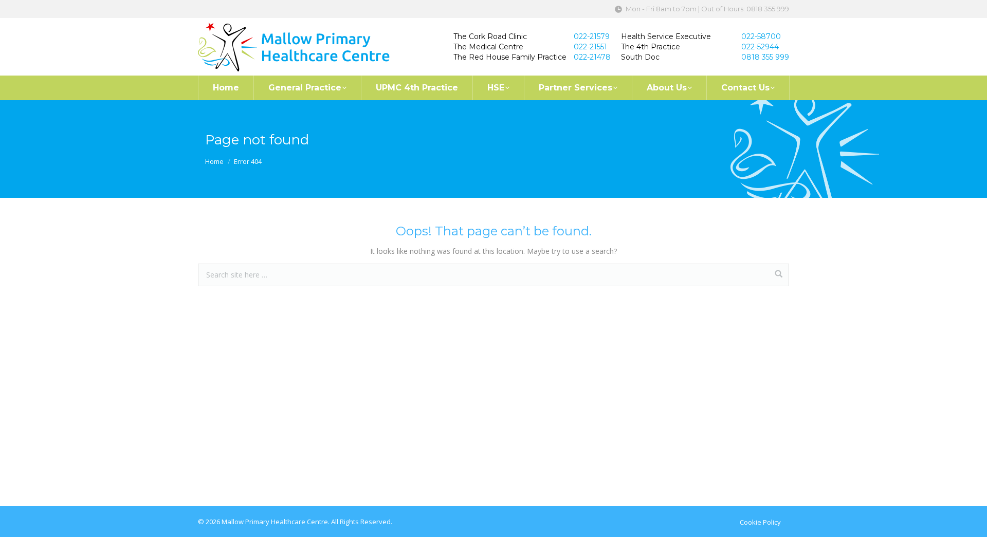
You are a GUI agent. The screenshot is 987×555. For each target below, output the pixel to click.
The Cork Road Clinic (490, 36)
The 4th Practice (650, 46)
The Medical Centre (488, 46)
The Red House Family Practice (509, 57)
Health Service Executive (666, 36)
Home (214, 161)
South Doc (640, 57)
